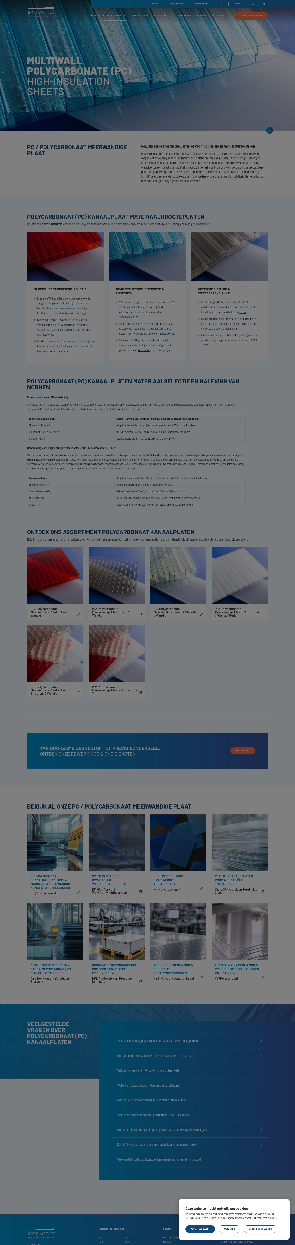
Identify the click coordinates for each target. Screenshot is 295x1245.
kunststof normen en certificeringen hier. (126, 409)
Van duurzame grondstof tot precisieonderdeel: (100, 748)
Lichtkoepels (145, 350)
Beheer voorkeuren (260, 1229)
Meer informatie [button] (269, 1218)
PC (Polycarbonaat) (44, 893)
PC (101, 1237)
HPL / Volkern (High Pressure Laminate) (112, 979)
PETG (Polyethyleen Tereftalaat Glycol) (236, 890)
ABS (102, 1242)
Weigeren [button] (229, 1229)
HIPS (127, 1242)
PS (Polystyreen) (226, 978)
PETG (127, 1237)
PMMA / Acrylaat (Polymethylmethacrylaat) (110, 890)
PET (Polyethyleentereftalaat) (174, 978)
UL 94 (163, 438)
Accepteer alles (200, 1229)
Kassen (243, 312)
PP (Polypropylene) (166, 889)
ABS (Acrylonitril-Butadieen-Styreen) (50, 979)
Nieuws (167, 1242)
